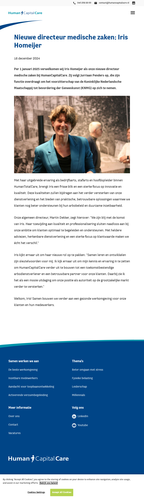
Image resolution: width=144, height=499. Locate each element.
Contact (13, 424)
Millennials (78, 395)
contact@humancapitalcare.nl (114, 3)
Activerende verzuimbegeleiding (28, 395)
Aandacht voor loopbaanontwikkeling (31, 386)
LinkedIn (134, 3)
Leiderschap (79, 386)
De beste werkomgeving (23, 370)
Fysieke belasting (82, 378)
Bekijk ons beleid (48, 483)
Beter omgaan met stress (87, 370)
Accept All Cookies (61, 492)
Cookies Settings (36, 492)
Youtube (83, 425)
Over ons (13, 416)
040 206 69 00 (84, 3)
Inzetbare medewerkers (23, 378)
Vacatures (14, 433)
